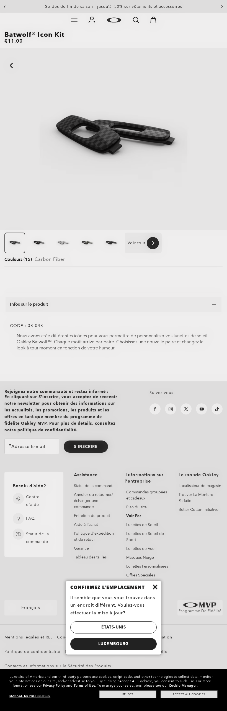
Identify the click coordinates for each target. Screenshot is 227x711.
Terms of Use (84, 685)
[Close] (155, 587)
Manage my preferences (29, 696)
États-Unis (113, 627)
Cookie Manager (183, 685)
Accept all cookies (188, 694)
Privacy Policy (54, 685)
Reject (127, 694)
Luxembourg (113, 643)
